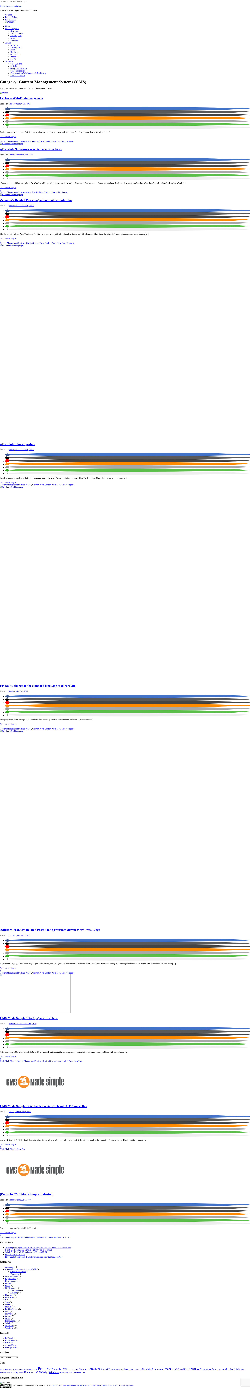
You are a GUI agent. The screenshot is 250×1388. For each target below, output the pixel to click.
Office (7, 1318)
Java (7, 1302)
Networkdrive (79, 1372)
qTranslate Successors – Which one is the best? (31, 149)
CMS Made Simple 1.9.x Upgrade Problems (29, 1018)
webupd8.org (10, 1345)
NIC (210, 1369)
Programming (10, 1321)
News (12, 38)
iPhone (121, 1369)
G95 (77, 1369)
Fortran (8, 1283)
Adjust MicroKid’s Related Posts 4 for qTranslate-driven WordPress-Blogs (50, 929)
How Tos (14, 31)
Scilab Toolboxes (17, 71)
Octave (8, 1316)
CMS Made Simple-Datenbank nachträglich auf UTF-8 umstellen (43, 1106)
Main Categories (12, 28)
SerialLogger (15, 66)
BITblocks (9, 1338)
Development (15, 47)
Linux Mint (15, 1290)
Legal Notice (10, 19)
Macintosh (158, 1369)
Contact (8, 15)
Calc (13, 1369)
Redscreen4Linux (17, 75)
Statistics (9, 1372)
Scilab (7, 1323)
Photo (12, 50)
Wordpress (62, 192)
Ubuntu (13, 1293)
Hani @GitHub (11, 1347)
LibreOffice (137, 1369)
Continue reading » (8, 137)
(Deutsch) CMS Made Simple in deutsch (26, 1194)
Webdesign (42, 1372)
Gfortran (83, 1369)
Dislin (31, 1369)
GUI (108, 1369)
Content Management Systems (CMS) (15, 141)
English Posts (50, 141)
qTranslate (229, 1369)
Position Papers (16, 33)
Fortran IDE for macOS (15, 1254)
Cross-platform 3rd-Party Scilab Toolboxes (28, 73)
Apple (2, 1369)
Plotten (221, 1369)
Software (14, 40)
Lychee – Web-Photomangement (21, 98)
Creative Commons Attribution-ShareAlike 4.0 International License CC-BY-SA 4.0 (85, 1385)
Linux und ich (11, 1340)
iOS (6, 1300)
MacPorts (179, 1369)
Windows (14, 57)
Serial (242, 1369)
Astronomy (9, 1267)
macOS (13, 59)
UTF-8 (34, 1373)
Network (14, 45)
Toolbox (21, 1372)
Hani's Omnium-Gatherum (11, 6)
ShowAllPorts (16, 64)
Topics (8, 43)
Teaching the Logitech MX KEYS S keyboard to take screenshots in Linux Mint (38, 1247)
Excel (35, 1369)
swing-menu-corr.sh (18, 68)
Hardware (14, 52)
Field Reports (15, 36)
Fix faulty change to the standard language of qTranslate (37, 685)
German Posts (38, 141)
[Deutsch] (9, 22)
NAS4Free (194, 1369)
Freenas (71, 1369)
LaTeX (131, 1369)
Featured (44, 1369)
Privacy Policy (11, 17)
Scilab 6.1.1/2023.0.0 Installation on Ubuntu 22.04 (26, 1252)
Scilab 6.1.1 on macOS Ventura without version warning (28, 1250)
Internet (113, 1369)
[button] (7, 109)
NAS (7, 1311)
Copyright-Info (127, 1385)
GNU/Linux (15, 54)
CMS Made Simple (8, 1061)
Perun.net (9, 1343)
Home (7, 26)
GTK (104, 1369)
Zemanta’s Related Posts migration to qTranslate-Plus (36, 200)
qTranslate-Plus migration (17, 444)
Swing (15, 1372)
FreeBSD (63, 1369)
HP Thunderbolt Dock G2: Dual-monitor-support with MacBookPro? (33, 1257)
